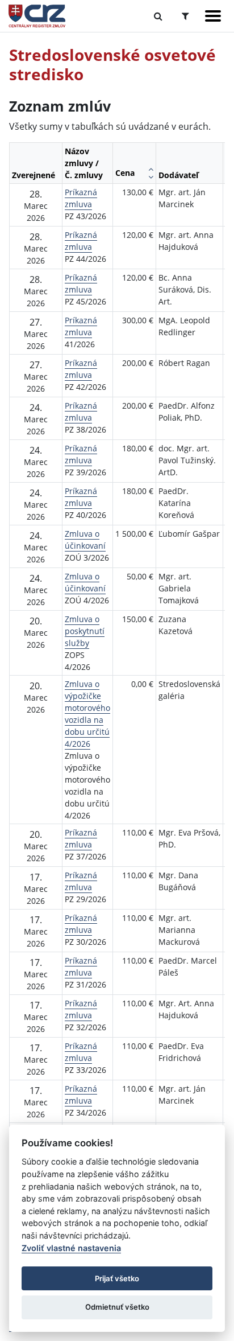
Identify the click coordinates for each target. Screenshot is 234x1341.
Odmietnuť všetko (117, 1306)
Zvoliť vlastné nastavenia (71, 1248)
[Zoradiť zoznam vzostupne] (150, 169)
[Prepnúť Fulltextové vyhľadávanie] (158, 16)
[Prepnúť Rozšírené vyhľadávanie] (185, 16)
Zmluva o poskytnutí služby (85, 631)
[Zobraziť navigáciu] (213, 16)
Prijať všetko (117, 1278)
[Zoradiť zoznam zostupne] (150, 177)
